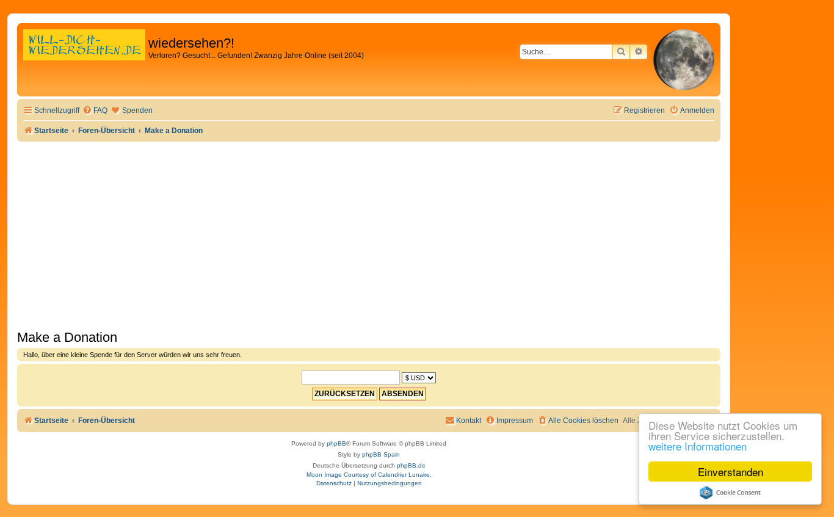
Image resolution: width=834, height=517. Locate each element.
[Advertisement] (368, 233)
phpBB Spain (381, 454)
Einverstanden (730, 471)
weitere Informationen (697, 446)
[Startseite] (84, 57)
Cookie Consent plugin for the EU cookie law (730, 492)
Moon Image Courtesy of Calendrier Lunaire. (369, 474)
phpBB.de (411, 465)
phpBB (336, 443)
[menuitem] (94, 111)
